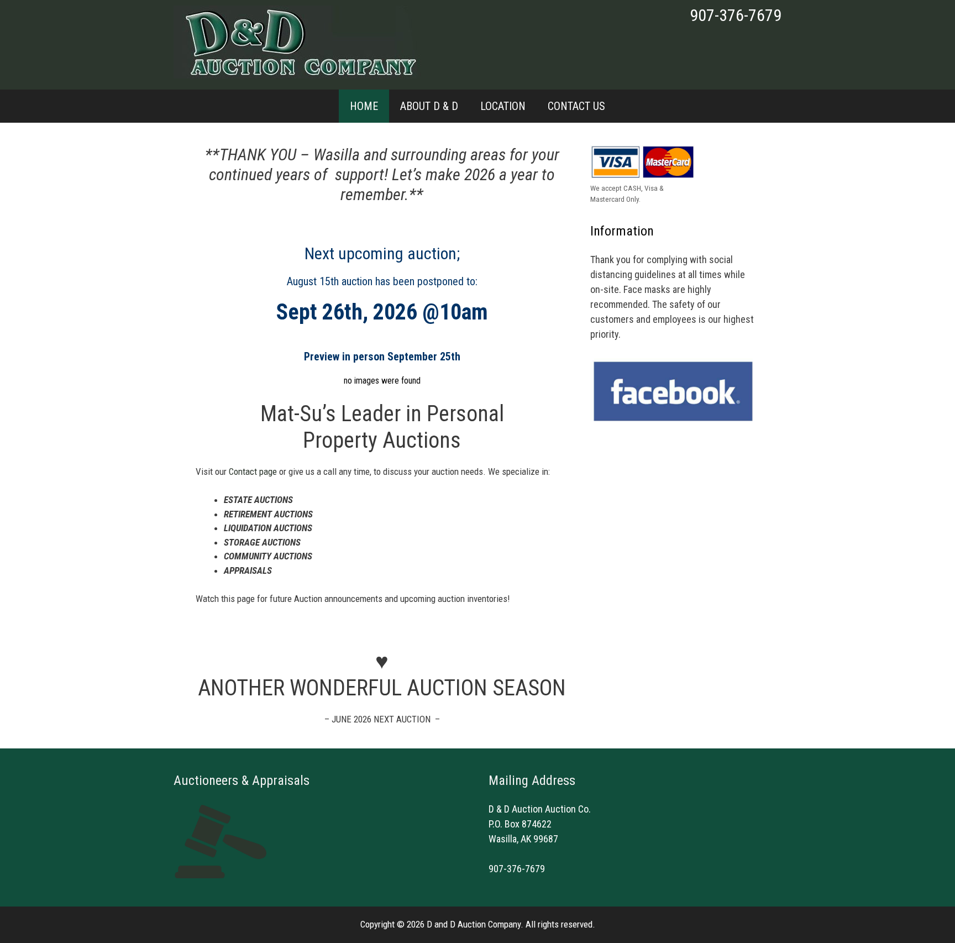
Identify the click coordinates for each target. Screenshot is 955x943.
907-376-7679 (735, 15)
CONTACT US (576, 106)
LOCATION (503, 106)
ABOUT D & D (429, 106)
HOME (364, 106)
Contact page (253, 471)
